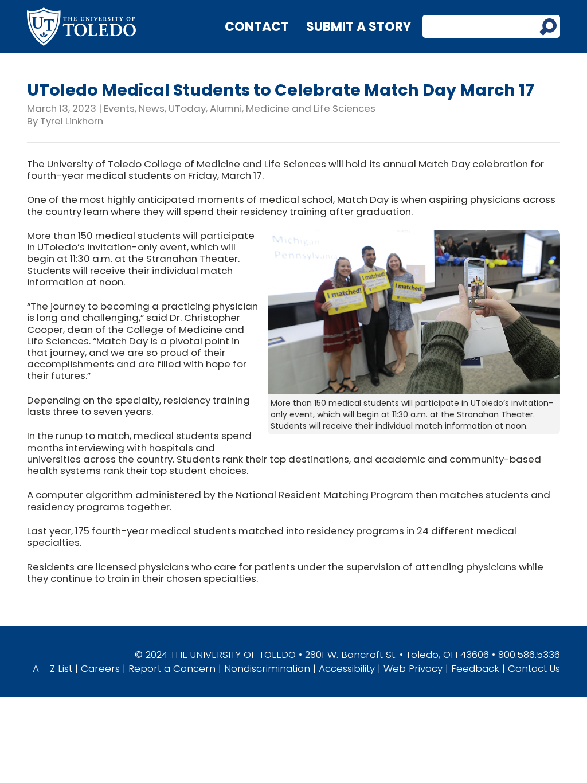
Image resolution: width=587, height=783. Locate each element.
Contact (257, 27)
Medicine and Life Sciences (310, 108)
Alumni (226, 108)
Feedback (475, 668)
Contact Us (534, 668)
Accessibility (347, 668)
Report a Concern (172, 668)
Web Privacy (413, 668)
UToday (187, 108)
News (152, 108)
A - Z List (52, 668)
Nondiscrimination (267, 668)
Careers (100, 668)
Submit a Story (358, 27)
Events (119, 108)
